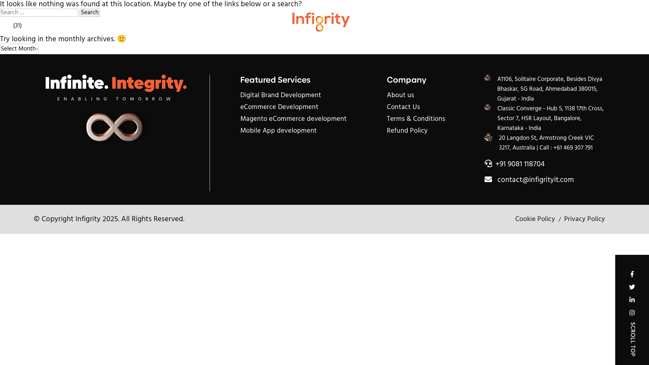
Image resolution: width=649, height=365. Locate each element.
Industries (243, 27)
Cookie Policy (535, 219)
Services (173, 27)
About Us (444, 27)
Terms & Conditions (416, 119)
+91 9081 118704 (520, 164)
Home (116, 27)
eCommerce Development (279, 107)
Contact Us (517, 27)
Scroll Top (632, 339)
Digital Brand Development (280, 95)
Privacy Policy (584, 219)
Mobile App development (278, 131)
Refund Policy (407, 131)
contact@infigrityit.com (534, 180)
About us (400, 95)
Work (386, 27)
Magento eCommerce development (293, 119)
